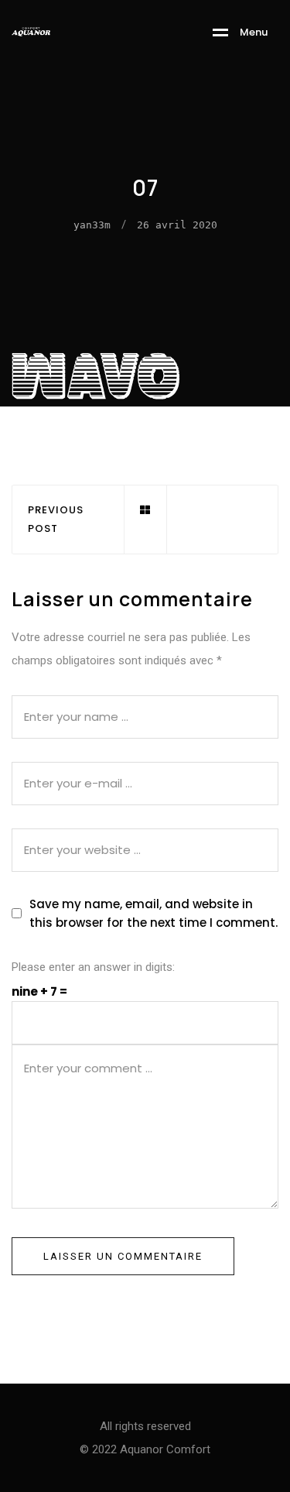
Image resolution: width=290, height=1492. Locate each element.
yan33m (92, 225)
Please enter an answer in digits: (93, 967)
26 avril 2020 (177, 225)
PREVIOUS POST (56, 519)
